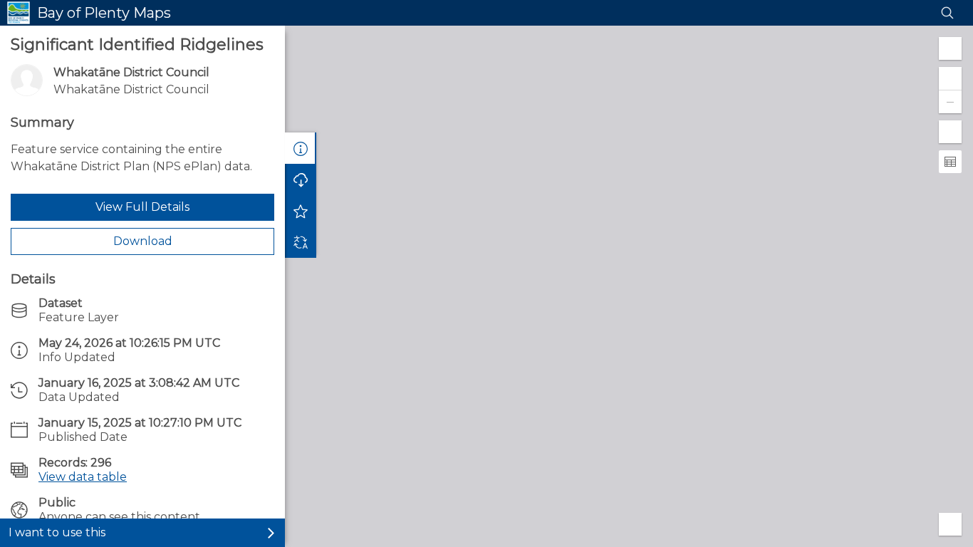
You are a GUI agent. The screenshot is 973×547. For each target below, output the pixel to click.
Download (142, 241)
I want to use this (57, 532)
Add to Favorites (300, 210)
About (300, 148)
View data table (82, 477)
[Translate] (300, 242)
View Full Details (142, 207)
